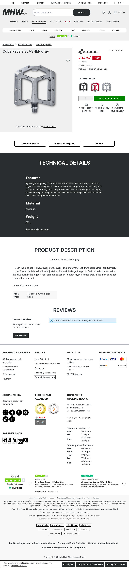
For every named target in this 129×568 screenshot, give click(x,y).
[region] (36, 93)
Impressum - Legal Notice (55, 547)
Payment (40, 3)
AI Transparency (78, 547)
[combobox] (55, 12)
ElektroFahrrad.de (70, 534)
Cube (31, 30)
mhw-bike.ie (57, 529)
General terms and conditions (103, 543)
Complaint (39, 368)
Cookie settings (17, 543)
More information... (19, 566)
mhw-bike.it (44, 529)
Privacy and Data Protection (72, 543)
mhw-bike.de (43, 525)
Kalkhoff (86, 30)
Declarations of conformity (47, 363)
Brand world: (15, 30)
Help (12, 3)
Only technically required (90, 564)
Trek (72, 30)
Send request (49, 126)
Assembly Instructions (45, 372)
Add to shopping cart (109, 98)
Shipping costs (84, 3)
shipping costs (53, 498)
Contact (25, 3)
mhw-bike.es (72, 525)
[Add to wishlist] (68, 61)
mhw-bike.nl (70, 529)
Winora (101, 30)
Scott (44, 30)
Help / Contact (42, 359)
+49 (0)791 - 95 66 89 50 (79, 418)
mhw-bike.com (57, 525)
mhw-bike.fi (83, 529)
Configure (68, 564)
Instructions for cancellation (41, 543)
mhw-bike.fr (85, 525)
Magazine (102, 3)
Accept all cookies (116, 564)
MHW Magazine (74, 374)
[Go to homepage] (15, 12)
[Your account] (109, 12)
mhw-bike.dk (55, 534)
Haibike (58, 30)
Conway (116, 30)
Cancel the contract (45, 377)
